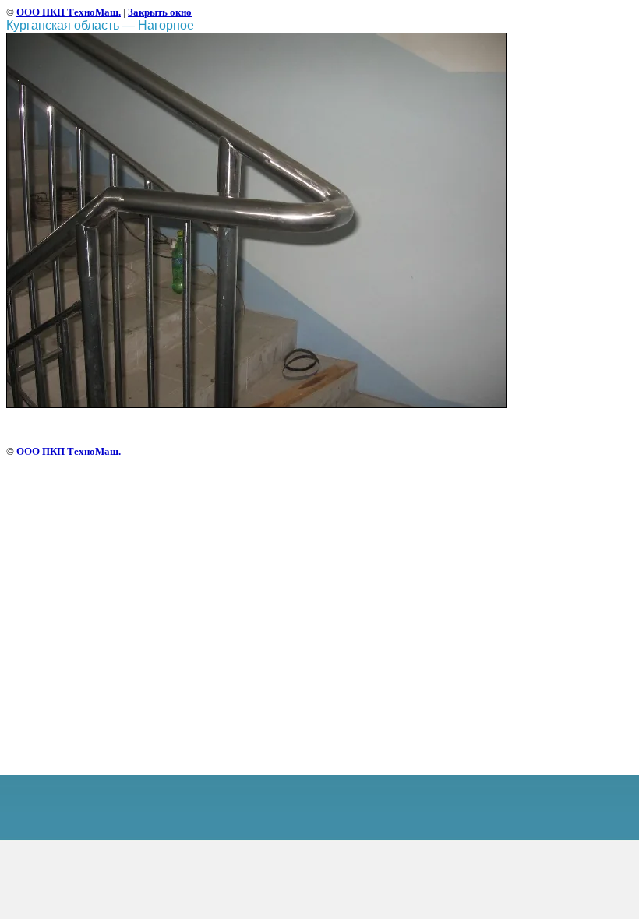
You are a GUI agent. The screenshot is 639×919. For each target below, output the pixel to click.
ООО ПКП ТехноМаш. (68, 12)
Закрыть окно (160, 12)
